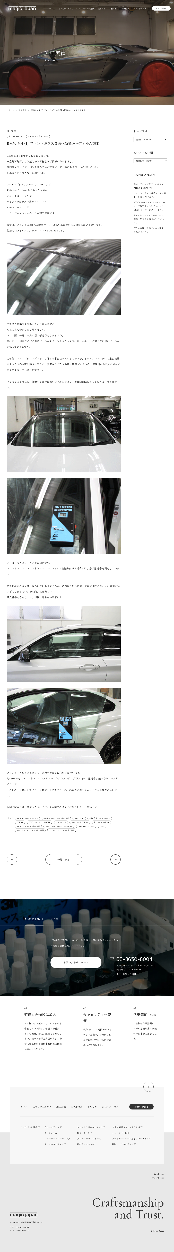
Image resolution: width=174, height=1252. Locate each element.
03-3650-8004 (134, 959)
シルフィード (61, 822)
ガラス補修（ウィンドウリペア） (128, 1127)
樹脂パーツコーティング (124, 1144)
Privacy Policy (157, 1178)
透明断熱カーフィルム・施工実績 (56, 818)
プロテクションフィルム (89, 1138)
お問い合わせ (161, 8)
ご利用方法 (77, 1106)
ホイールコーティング (55, 1144)
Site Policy (159, 1174)
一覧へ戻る (63, 859)
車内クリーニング (85, 1144)
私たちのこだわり (41, 1106)
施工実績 (23, 110)
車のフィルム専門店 (101, 822)
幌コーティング (84, 1132)
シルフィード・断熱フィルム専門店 (59, 826)
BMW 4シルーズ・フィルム (27, 818)
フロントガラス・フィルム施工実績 (30, 830)
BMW (45, 136)
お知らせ (92, 1106)
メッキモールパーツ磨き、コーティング (131, 1138)
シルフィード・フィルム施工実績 (62, 830)
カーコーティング (53, 1127)
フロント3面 (79, 818)
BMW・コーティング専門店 (39, 822)
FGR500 (19, 822)
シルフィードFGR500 (79, 822)
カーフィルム (33, 136)
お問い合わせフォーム (76, 962)
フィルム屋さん (104, 818)
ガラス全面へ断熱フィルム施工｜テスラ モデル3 (150, 230)
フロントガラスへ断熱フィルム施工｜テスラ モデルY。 (150, 195)
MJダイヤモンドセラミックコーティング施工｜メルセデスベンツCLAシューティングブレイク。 (150, 206)
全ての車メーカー (15, 136)
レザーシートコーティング (57, 1138)
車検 (91, 818)
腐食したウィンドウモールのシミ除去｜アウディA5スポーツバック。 (150, 219)
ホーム (11, 110)
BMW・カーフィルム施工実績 (28, 826)
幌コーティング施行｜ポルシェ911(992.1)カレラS (149, 185)
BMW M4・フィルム (86, 826)
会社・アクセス (110, 1106)
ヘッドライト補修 (120, 1132)
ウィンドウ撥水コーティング (91, 1127)
